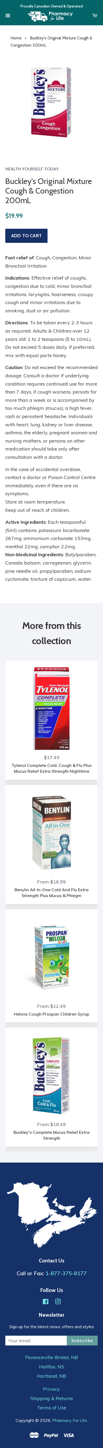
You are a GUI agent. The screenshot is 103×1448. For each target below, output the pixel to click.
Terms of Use (51, 1407)
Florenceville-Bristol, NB (51, 1357)
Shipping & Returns (51, 1398)
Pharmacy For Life (69, 1420)
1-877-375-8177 (66, 1273)
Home (16, 37)
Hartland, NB (51, 1376)
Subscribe (82, 1340)
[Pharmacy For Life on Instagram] (58, 1302)
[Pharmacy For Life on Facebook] (46, 1302)
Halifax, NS (51, 1366)
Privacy (51, 1389)
